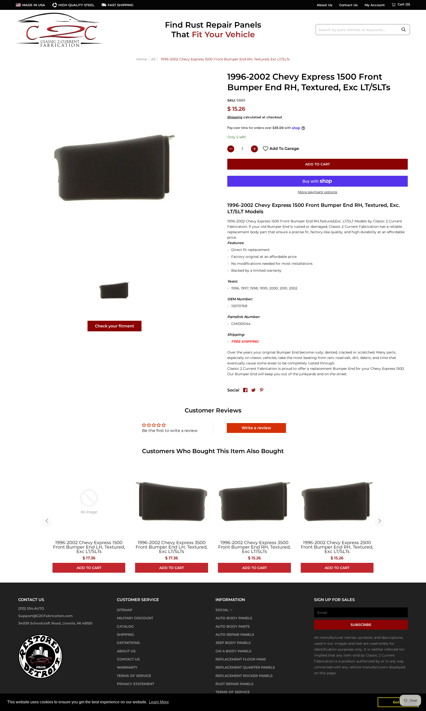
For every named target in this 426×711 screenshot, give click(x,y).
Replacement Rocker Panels (244, 676)
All (153, 59)
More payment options (317, 192)
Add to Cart (317, 164)
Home (141, 59)
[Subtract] (230, 148)
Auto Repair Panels (234, 634)
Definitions (128, 642)
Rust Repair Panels (234, 684)
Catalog (125, 626)
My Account (375, 5)
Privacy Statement (135, 684)
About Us (324, 5)
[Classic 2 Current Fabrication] (60, 29)
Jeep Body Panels (233, 642)
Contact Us (348, 5)
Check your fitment (114, 326)
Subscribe (361, 624)
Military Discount (135, 618)
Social (222, 610)
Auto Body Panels (233, 618)
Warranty (127, 667)
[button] (401, 4)
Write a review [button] (256, 428)
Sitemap (124, 610)
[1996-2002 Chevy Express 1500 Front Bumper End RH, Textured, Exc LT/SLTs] (114, 290)
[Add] (254, 148)
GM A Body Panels (233, 651)
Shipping (234, 117)
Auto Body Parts (232, 626)
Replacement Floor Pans (240, 659)
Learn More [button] (159, 702)
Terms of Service (134, 676)
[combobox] (362, 29)
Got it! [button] (398, 702)
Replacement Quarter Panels (245, 667)
